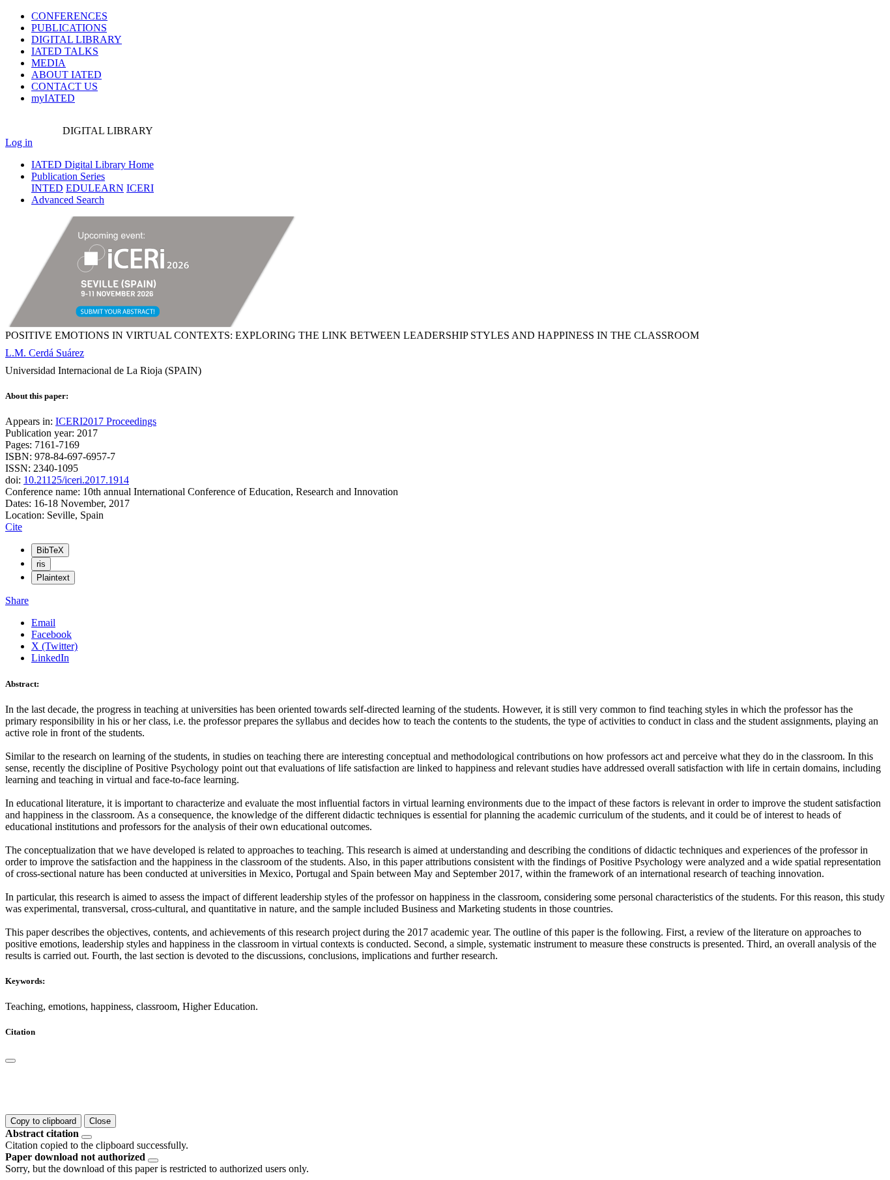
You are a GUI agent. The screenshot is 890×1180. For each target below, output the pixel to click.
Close (100, 1121)
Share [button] (17, 600)
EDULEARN (95, 188)
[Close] (10, 1061)
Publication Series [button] (68, 176)
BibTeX (50, 550)
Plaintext (53, 578)
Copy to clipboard (43, 1121)
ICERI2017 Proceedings (105, 421)
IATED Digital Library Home (92, 164)
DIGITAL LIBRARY (76, 39)
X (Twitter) (54, 646)
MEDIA (48, 62)
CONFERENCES (69, 16)
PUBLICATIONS (69, 27)
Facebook (51, 634)
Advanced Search (67, 199)
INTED (47, 188)
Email (43, 622)
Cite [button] (13, 526)
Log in (19, 142)
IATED (64, 51)
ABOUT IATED (66, 74)
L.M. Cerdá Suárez (44, 352)
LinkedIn (50, 657)
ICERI (140, 188)
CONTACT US (64, 86)
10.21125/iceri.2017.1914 (76, 479)
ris (41, 564)
